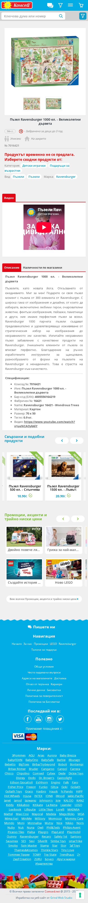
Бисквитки (54, 690)
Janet (7, 800)
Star (55, 845)
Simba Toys (58, 841)
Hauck (53, 791)
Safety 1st (60, 836)
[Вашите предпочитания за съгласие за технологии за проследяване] (80, 895)
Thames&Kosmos (26, 850)
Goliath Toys (13, 791)
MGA (81, 814)
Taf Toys (74, 845)
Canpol (62, 769)
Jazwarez (30, 800)
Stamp (44, 845)
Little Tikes (46, 809)
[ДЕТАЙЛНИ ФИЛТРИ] (60, 5)
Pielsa (31, 832)
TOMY (37, 854)
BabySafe (47, 760)
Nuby (11, 827)
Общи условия (44, 666)
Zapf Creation (22, 859)
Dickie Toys (76, 773)
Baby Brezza (68, 755)
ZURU (38, 859)
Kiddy (10, 805)
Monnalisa (35, 823)
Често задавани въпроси (44, 672)
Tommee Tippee (19, 854)
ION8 (49, 796)
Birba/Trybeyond (43, 764)
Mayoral (37, 814)
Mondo (9, 823)
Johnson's (46, 800)
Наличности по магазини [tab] (42, 267)
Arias (41, 755)
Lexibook (15, 809)
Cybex (51, 773)
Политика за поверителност (44, 696)
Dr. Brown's (46, 778)
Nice (59, 823)
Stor (63, 845)
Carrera (75, 769)
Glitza (54, 787)
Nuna (30, 827)
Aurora (52, 755)
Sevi (32, 841)
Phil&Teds (53, 827)
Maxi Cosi (22, 814)
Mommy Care (74, 818)
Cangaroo (47, 769)
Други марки (66, 859)
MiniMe (26, 818)
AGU (32, 755)
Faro (75, 782)
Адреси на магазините (37, 678)
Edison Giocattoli (21, 782)
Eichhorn (42, 782)
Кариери (56, 684)
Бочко (49, 859)
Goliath (75, 787)
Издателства (44, 864)
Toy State (50, 854)
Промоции (41, 644)
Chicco (9, 773)
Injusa (27, 796)
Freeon (31, 787)
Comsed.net (52, 891)
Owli (40, 827)
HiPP (79, 791)
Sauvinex (12, 841)
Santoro (75, 836)
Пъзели (18, 177)
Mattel (8, 814)
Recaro (46, 836)
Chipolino (23, 773)
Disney (20, 778)
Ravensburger (66, 177)
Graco (29, 791)
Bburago (74, 760)
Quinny (12, 836)
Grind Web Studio (61, 898)
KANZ (80, 800)
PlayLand (57, 832)
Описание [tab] (11, 267)
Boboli (62, 764)
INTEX (38, 796)
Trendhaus (67, 854)
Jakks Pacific (76, 796)
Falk (66, 782)
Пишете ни (44, 626)
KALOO (68, 800)
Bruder (33, 769)
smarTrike (75, 841)
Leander (66, 805)
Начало (17, 644)
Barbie (61, 760)
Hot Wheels (12, 796)
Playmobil (73, 832)
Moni (20, 823)
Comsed (38, 773)
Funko (43, 787)
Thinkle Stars (49, 850)
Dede (61, 773)
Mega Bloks (66, 814)
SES (23, 841)
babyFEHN (15, 760)
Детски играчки (34, 166)
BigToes (24, 764)
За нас (27, 644)
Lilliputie (30, 809)
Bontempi (76, 764)
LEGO (53, 644)
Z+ (78, 854)
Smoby (13, 845)
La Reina (51, 805)
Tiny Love (67, 850)
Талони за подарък (44, 650)
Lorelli (60, 809)
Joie (58, 800)
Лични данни (36, 690)
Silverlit (42, 841)
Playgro (43, 832)
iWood (60, 796)
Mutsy (49, 823)
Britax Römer (17, 769)
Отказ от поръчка (37, 684)
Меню (70, 5)
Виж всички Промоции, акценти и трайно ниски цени (43, 599)
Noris (80, 823)
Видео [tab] (9, 198)
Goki (64, 787)
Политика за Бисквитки (44, 702)
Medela (51, 814)
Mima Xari (11, 818)
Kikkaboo (23, 805)
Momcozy (55, 818)
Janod (18, 800)
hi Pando (67, 791)
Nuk (21, 827)
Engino (55, 782)
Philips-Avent (72, 827)
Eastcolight (64, 778)
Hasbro (41, 791)
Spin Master (29, 845)
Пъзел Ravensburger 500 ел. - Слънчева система (25, 489)
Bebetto (10, 764)
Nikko (69, 823)
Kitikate (38, 805)
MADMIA (73, 809)
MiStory (40, 818)
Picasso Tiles (16, 832)
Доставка (60, 678)
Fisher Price (15, 787)
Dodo (32, 778)
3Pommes (18, 755)
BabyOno (31, 760)
